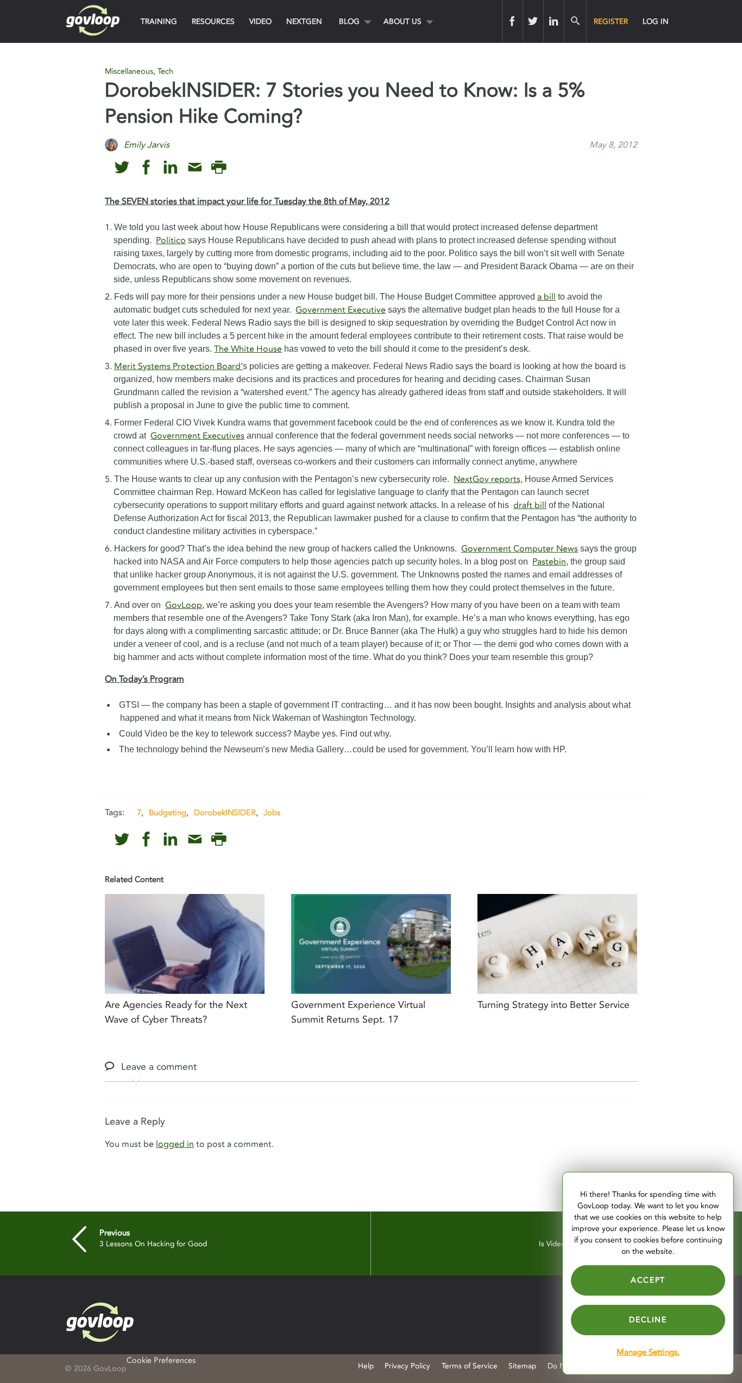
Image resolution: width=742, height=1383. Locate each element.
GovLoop (183, 605)
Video (260, 21)
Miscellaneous (129, 71)
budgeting (167, 812)
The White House (248, 349)
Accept (648, 1280)
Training (159, 21)
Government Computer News (519, 549)
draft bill (529, 505)
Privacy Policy (407, 1366)
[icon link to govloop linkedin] (170, 167)
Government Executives (197, 436)
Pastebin (549, 562)
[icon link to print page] (218, 167)
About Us (402, 21)
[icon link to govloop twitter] (122, 167)
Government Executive (340, 310)
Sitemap (522, 1366)
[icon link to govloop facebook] (146, 167)
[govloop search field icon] (575, 21)
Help (366, 1366)
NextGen (304, 21)
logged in (175, 1144)
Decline (647, 1320)
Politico (171, 240)
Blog (349, 21)
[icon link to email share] (194, 167)
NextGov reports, (488, 479)
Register (611, 21)
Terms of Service (470, 1366)
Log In (656, 21)
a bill (546, 297)
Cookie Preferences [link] (161, 1360)
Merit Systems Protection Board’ (178, 366)
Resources (213, 21)
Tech (165, 71)
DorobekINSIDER (225, 812)
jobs (271, 812)
